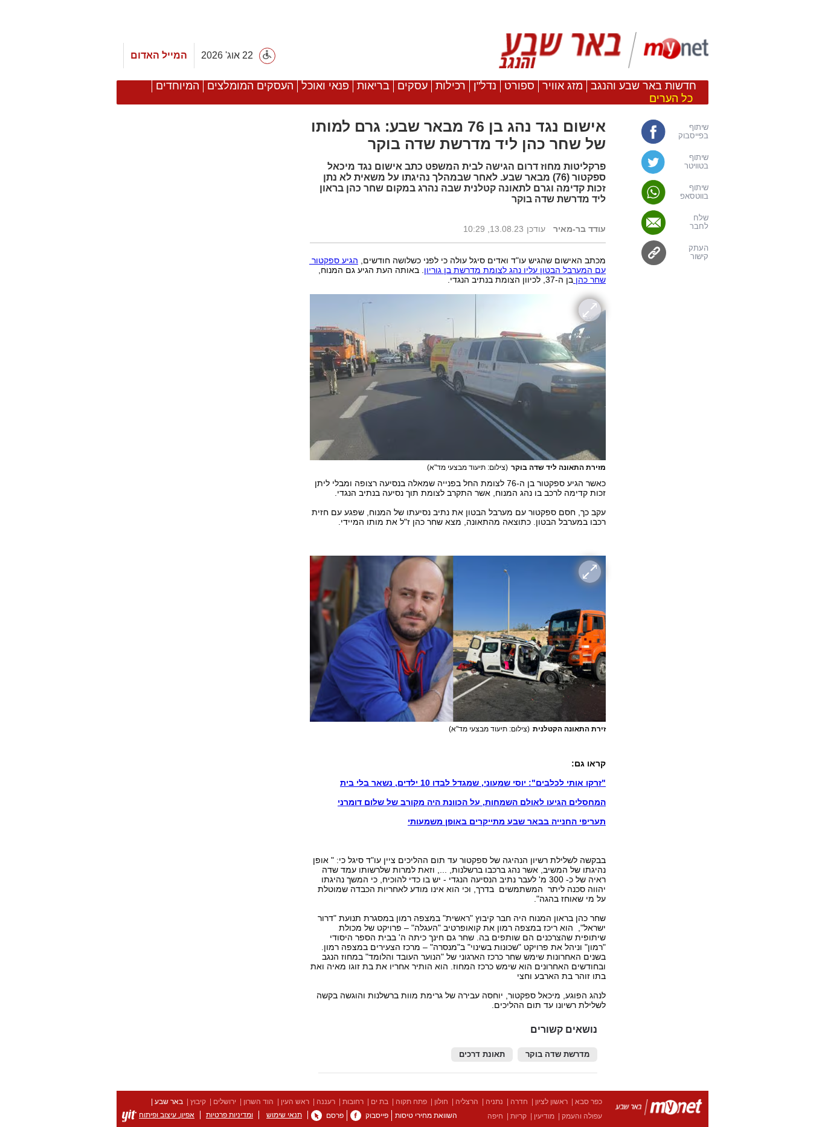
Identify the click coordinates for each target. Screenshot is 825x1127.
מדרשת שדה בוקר (557, 1054)
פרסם (335, 1115)
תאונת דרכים (482, 1054)
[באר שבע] (598, 50)
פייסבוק (376, 1115)
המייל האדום (158, 55)
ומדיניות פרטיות (229, 1115)
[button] (207, 730)
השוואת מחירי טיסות (426, 1115)
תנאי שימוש (284, 1115)
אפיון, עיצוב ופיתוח (166, 1115)
